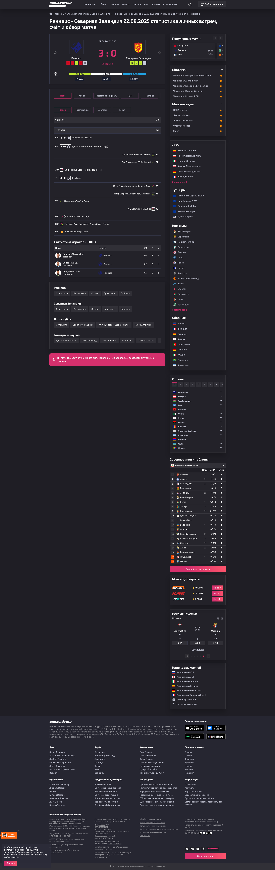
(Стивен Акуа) (144, 186)
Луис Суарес (55, 802)
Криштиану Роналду (59, 784)
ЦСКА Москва (180, 110)
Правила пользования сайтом (199, 798)
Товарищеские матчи (150, 766)
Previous (215, 38)
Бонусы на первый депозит (108, 788)
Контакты (189, 788)
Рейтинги (103, 4)
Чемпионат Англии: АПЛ (186, 80)
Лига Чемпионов (148, 755)
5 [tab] (203, 656)
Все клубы (99, 773)
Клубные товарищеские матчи (114, 325)
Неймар (53, 791)
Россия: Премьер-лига (188, 156)
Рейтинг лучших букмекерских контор (158, 788)
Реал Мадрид (184, 231)
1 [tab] (191, 656)
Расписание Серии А (185, 681)
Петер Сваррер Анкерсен (125, 194)
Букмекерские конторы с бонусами (157, 802)
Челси (181, 263)
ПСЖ (180, 257)
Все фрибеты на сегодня (106, 802)
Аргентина (182, 365)
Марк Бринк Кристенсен (125, 186)
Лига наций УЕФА (185, 206)
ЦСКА (180, 299)
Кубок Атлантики (143, 325)
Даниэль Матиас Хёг (82, 138)
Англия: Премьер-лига (188, 166)
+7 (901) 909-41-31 (112, 842)
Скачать (137, 4)
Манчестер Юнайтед (188, 278)
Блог (146, 4)
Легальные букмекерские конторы (156, 795)
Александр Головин (58, 798)
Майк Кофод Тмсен (93, 170)
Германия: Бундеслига (188, 171)
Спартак (182, 289)
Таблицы (125, 293)
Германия (181, 349)
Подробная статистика (198, 569)
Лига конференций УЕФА (152, 762)
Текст (122, 110)
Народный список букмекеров (154, 791)
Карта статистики (193, 791)
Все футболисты (57, 805)
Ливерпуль (183, 247)
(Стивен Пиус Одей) (73, 170)
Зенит (176, 131)
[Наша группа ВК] (192, 849)
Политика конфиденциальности (153, 832)
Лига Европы (146, 752)
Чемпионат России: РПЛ (186, 96)
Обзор (62, 110)
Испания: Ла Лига (187, 150)
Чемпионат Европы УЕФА (189, 195)
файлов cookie (11, 857)
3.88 (215, 643)
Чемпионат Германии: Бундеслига (190, 86)
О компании (190, 784)
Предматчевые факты (106, 96)
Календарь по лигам (186, 699)
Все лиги (53, 773)
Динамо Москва (181, 115)
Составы (102, 110)
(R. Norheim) (145, 155)
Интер (181, 268)
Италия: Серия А (185, 161)
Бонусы (115, 4)
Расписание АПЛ (183, 677)
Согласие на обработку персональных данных (203, 803)
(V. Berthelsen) (144, 162)
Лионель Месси (57, 788)
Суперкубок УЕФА (148, 769)
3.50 (197, 643)
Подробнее (198, 649)
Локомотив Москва (183, 120)
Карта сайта (145, 836)
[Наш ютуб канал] (198, 849)
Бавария (182, 252)
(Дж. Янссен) (144, 194)
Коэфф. (82, 96)
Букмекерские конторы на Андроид (157, 805)
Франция (181, 329)
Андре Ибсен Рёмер (99, 224)
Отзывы (156, 4)
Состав (94, 293)
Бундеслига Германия (60, 762)
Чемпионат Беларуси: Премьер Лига (192, 75)
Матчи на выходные (186, 704)
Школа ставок (170, 4)
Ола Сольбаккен (129, 162)
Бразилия (181, 360)
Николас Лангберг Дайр (76, 231)
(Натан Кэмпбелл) (72, 201)
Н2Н (130, 96)
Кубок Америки (184, 216)
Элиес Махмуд (82, 216)
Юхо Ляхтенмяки (130, 155)
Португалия (182, 344)
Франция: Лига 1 (184, 176)
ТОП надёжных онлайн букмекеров (157, 798)
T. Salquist (76, 178)
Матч (62, 96)
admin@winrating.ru (123, 853)
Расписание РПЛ (183, 672)
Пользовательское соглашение (153, 826)
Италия (180, 355)
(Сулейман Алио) (142, 209)
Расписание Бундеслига (187, 690)
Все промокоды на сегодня (107, 798)
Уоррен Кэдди (109, 340)
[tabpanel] (197, 634)
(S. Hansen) (69, 216)
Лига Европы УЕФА (186, 201)
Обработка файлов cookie (197, 795)
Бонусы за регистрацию (106, 795)
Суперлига (61, 325)
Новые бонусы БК (103, 784)
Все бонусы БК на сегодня (107, 805)
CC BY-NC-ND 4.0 (192, 833)
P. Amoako (127, 340)
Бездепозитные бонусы (106, 791)
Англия (180, 339)
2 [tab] (194, 656)
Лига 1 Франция (57, 766)
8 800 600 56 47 (114, 844)
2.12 (180, 643)
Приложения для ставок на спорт (156, 784)
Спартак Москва (181, 126)
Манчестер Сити (186, 242)
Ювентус (182, 273)
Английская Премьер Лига (62, 755)
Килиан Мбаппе (57, 795)
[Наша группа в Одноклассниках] (203, 849)
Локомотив (183, 294)
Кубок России (146, 759)
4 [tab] (200, 656)
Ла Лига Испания (57, 759)
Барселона (183, 236)
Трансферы (109, 293)
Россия (180, 323)
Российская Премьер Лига (62, 769)
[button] (197, 392)
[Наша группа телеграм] (187, 849)
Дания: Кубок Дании (83, 325)
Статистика (89, 4)
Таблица (149, 96)
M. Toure (85, 201)
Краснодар (183, 304)
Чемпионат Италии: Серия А (188, 91)
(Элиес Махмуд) (100, 146)
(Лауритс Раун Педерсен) (76, 224)
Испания (182, 334)
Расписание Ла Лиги (185, 686)
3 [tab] (197, 656)
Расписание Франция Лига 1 (189, 695)
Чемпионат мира (185, 211)
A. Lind (131, 209)
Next (221, 38)
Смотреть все (178, 182)
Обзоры (125, 4)
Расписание (79, 293)
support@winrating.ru (103, 849)
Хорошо (11, 863)
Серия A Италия (57, 752)
